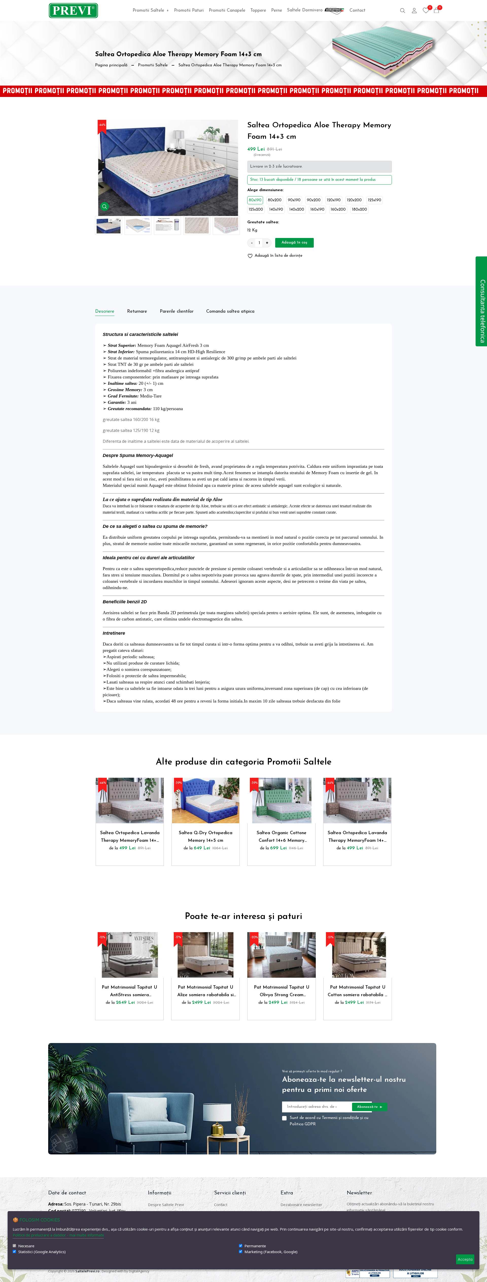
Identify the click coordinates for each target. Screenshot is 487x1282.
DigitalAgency (139, 1271)
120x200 (354, 200)
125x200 (256, 210)
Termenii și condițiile (340, 1118)
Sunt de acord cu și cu (329, 1121)
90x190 (294, 200)
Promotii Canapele (227, 10)
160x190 (317, 210)
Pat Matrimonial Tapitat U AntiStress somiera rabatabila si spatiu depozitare (129, 992)
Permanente (255, 1246)
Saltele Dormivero (305, 10)
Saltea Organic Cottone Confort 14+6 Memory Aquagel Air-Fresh (281, 838)
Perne (276, 10)
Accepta (465, 1259)
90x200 (314, 200)
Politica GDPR (303, 1124)
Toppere (258, 10)
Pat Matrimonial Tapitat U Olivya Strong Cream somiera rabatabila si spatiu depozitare (281, 992)
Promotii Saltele (151, 10)
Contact (358, 10)
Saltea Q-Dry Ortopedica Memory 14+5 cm (205, 837)
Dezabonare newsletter (301, 1204)
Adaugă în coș (294, 243)
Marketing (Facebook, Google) (271, 1252)
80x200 (275, 200)
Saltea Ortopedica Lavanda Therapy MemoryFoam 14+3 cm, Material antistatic (130, 838)
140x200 (296, 210)
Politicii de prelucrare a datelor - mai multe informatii (58, 1234)
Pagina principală (111, 65)
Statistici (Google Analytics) (42, 1252)
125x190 (374, 200)
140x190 (276, 210)
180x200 (359, 210)
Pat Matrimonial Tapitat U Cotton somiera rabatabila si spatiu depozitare (358, 992)
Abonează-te (368, 1107)
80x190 (255, 200)
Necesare (26, 1246)
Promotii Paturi (189, 10)
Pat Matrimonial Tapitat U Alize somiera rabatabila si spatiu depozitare (205, 992)
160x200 (338, 210)
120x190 (334, 200)
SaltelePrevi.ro (87, 1271)
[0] (426, 10)
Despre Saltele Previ (166, 1204)
